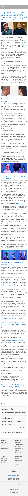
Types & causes (18, 446)
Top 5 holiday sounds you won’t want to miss (12, 432)
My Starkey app (17, 203)
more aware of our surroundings (13, 316)
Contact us (17, 462)
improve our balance (9, 318)
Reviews (2, 444)
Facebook (9, 479)
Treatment (17, 450)
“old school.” (5, 84)
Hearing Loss (17, 442)
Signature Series (5, 117)
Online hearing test (19, 444)
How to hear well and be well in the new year (12, 421)
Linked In (17, 479)
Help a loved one (18, 452)
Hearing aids (3, 442)
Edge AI (20, 115)
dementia (16, 280)
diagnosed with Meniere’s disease (9, 339)
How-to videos (4, 460)
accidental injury (7, 282)
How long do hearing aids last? (9, 424)
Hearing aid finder (4, 448)
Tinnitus (2, 446)
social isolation (23, 280)
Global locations (18, 460)
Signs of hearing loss (19, 448)
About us (17, 458)
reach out (7, 390)
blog (3, 6)
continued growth (19, 269)
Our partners (17, 464)
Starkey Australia (6, 19)
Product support (4, 458)
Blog (16, 466)
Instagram (11, 479)
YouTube (14, 479)
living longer (6, 269)
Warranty (3, 462)
